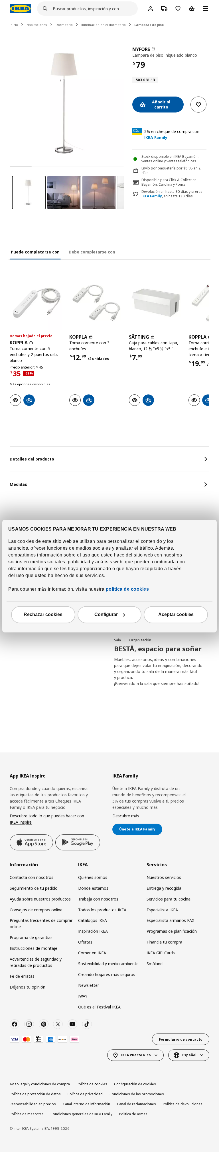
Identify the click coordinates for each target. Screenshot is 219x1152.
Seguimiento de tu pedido (34, 888)
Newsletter (88, 985)
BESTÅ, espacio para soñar (158, 648)
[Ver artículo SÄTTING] (156, 303)
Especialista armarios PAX (170, 920)
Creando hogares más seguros (106, 974)
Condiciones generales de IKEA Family (81, 1114)
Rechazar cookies (43, 614)
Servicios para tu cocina (168, 899)
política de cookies (126, 589)
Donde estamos (93, 888)
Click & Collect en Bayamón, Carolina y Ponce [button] (168, 182)
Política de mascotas (27, 1114)
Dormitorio (64, 24)
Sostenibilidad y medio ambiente (108, 963)
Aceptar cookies (176, 614)
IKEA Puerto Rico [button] (136, 1055)
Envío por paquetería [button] (158, 168)
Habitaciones (37, 24)
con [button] (171, 134)
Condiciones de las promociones (137, 1094)
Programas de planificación (172, 931)
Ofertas (85, 942)
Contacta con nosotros (31, 877)
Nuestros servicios (164, 877)
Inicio (14, 24)
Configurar (106, 614)
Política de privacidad (85, 1094)
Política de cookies (92, 1084)
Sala (118, 640)
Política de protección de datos (35, 1094)
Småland (155, 963)
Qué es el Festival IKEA (99, 1007)
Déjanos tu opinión (27, 987)
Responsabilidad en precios (33, 1104)
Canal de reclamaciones (136, 1104)
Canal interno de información (86, 1104)
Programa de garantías (31, 937)
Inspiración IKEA (93, 931)
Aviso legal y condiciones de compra (40, 1084)
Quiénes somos (92, 877)
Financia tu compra (164, 942)
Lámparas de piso (149, 24)
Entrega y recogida (164, 888)
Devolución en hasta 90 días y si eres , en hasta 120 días (171, 194)
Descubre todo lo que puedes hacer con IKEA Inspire (47, 819)
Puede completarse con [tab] (35, 252)
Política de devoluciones (182, 1104)
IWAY (82, 996)
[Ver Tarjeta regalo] (38, 1039)
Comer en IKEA (92, 952)
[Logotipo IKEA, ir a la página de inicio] (20, 8)
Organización (140, 640)
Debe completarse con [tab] (92, 252)
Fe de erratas (22, 976)
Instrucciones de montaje (33, 948)
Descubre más (125, 816)
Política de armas (133, 1114)
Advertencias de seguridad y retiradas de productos (36, 962)
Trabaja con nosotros (98, 899)
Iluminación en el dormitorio (103, 24)
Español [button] (189, 1055)
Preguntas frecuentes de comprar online (41, 923)
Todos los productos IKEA (102, 909)
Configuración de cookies (135, 1084)
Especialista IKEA (162, 909)
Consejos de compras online (36, 909)
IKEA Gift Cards (161, 952)
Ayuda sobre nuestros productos (40, 899)
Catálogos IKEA (92, 920)
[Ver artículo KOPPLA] (37, 303)
